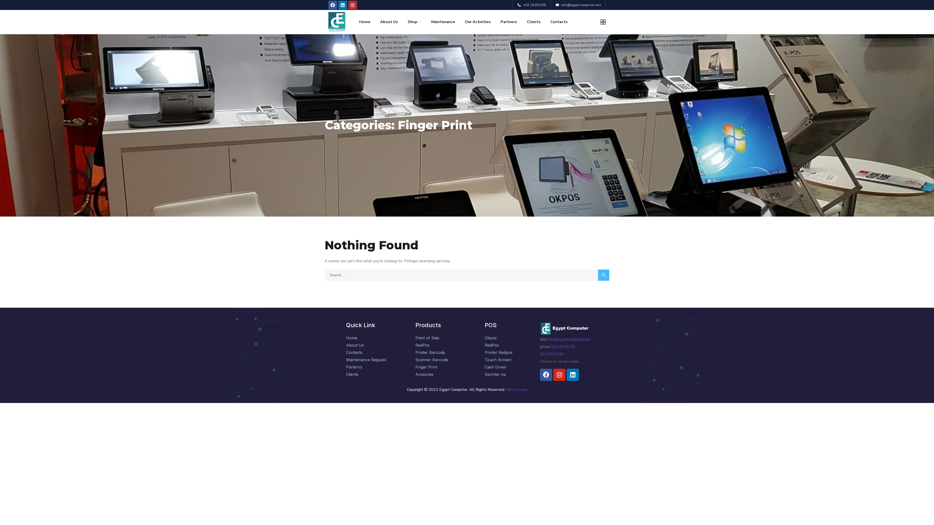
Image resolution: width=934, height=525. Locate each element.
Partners (509, 22)
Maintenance (443, 22)
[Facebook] (332, 5)
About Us (389, 22)
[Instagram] (352, 5)
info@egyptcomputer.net (569, 339)
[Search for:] (467, 275)
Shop (412, 22)
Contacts (559, 22)
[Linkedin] (342, 5)
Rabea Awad (516, 389)
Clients (534, 22)
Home (364, 22)
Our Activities (478, 22)
